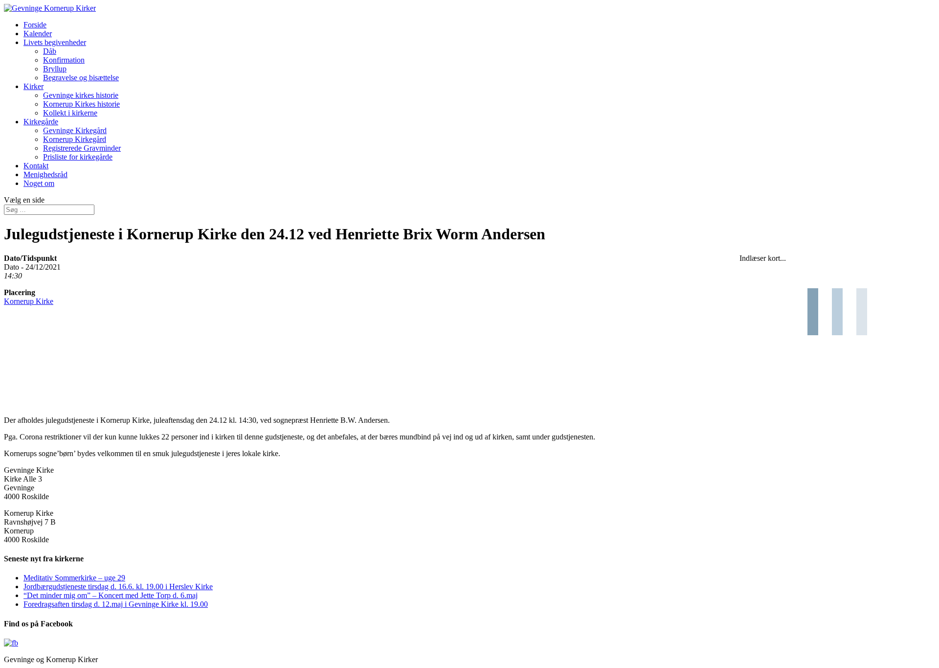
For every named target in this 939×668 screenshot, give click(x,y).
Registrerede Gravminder (82, 148)
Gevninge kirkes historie (80, 95)
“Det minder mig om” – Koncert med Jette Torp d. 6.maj (110, 595)
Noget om (38, 183)
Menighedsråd (45, 174)
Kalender (37, 33)
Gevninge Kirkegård (75, 130)
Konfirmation (64, 60)
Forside (34, 25)
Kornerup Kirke (28, 301)
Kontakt (35, 165)
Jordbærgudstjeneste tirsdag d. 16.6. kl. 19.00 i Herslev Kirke (118, 586)
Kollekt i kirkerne (70, 113)
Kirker (33, 86)
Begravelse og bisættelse (81, 77)
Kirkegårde (40, 121)
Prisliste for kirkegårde (77, 157)
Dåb (49, 51)
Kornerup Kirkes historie (81, 104)
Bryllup (55, 69)
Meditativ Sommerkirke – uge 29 (74, 578)
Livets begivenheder (54, 42)
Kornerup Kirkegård (74, 139)
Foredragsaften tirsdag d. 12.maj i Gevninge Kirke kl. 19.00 (115, 604)
